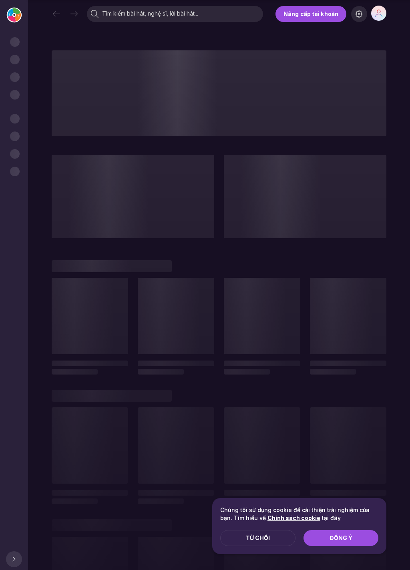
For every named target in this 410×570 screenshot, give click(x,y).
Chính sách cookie (293, 517)
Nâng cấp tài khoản (310, 13)
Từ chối (258, 537)
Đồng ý (341, 537)
